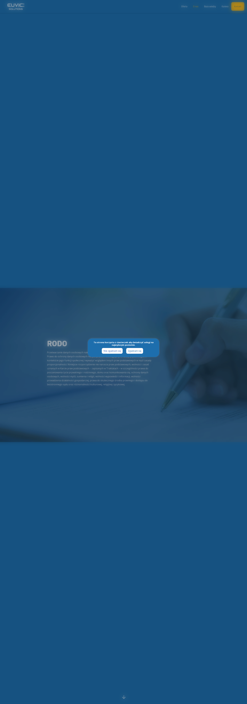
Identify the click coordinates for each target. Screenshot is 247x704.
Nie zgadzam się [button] (112, 350)
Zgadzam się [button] (134, 350)
